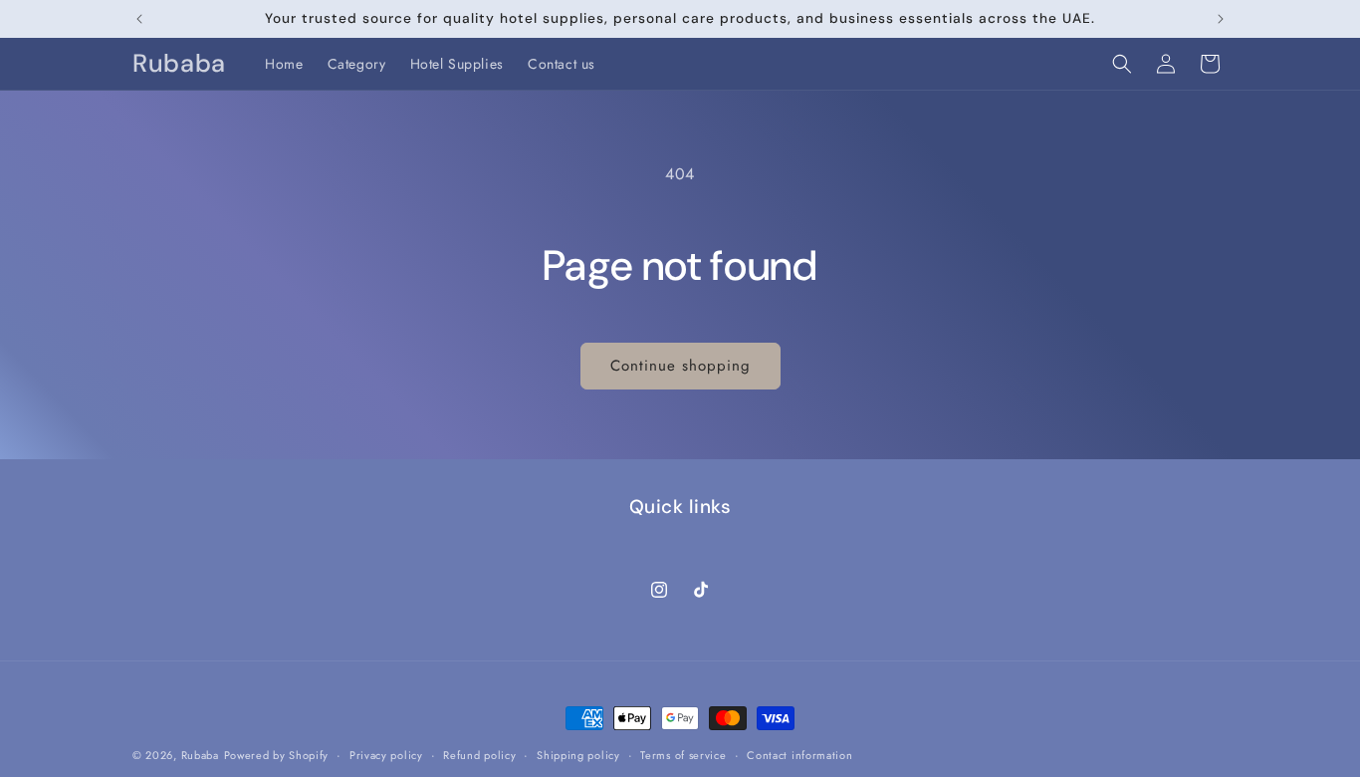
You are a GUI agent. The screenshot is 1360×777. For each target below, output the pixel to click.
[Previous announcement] (139, 19)
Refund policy (479, 755)
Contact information (799, 755)
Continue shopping (680, 366)
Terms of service (683, 755)
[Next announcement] (1221, 19)
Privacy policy (386, 755)
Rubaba (200, 755)
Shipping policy (578, 755)
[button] (1122, 64)
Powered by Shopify (277, 755)
